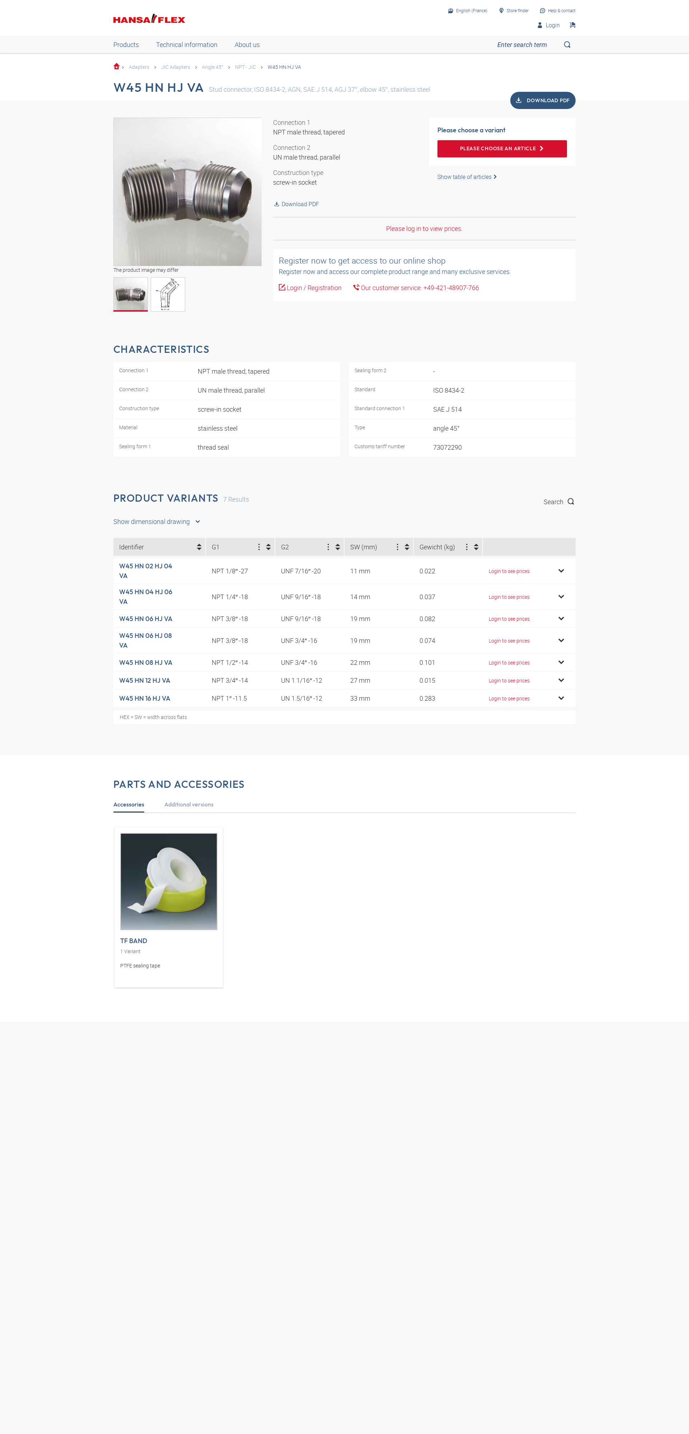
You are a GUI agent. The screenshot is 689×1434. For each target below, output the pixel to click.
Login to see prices (509, 571)
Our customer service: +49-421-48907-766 (419, 287)
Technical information (186, 44)
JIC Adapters (175, 66)
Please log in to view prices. (424, 228)
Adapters (139, 66)
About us (247, 44)
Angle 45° (212, 66)
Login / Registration (313, 287)
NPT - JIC (245, 66)
